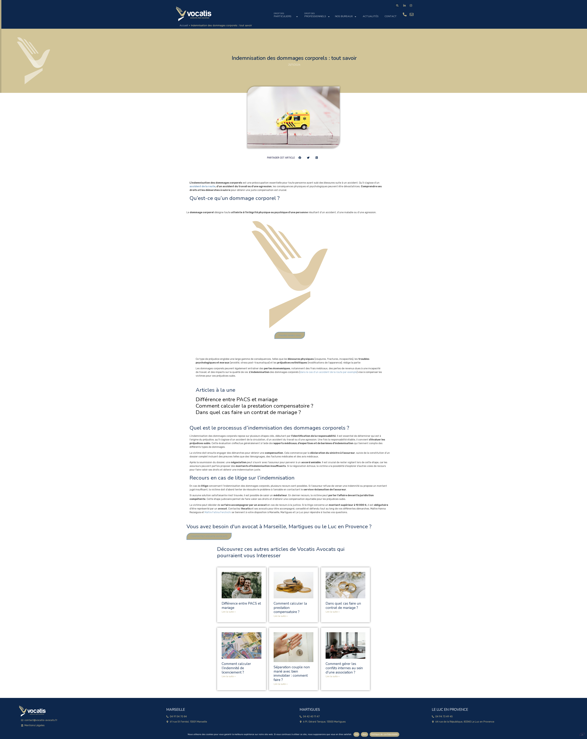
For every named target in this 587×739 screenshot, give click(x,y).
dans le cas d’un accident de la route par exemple (328, 372)
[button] (397, 5)
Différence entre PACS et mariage (237, 399)
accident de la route (202, 186)
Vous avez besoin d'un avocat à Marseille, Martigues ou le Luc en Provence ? (278, 526)
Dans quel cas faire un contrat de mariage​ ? (248, 412)
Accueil (184, 25)
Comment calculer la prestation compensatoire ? (254, 405)
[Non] (582, 734)
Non (364, 734)
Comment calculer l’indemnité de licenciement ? (236, 668)
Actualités (370, 16)
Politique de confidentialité (384, 734)
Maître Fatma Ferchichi (218, 512)
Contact (391, 16)
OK (356, 734)
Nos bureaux (344, 16)
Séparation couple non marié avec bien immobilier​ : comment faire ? (292, 673)
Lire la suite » (229, 611)
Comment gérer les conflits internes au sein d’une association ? (344, 668)
